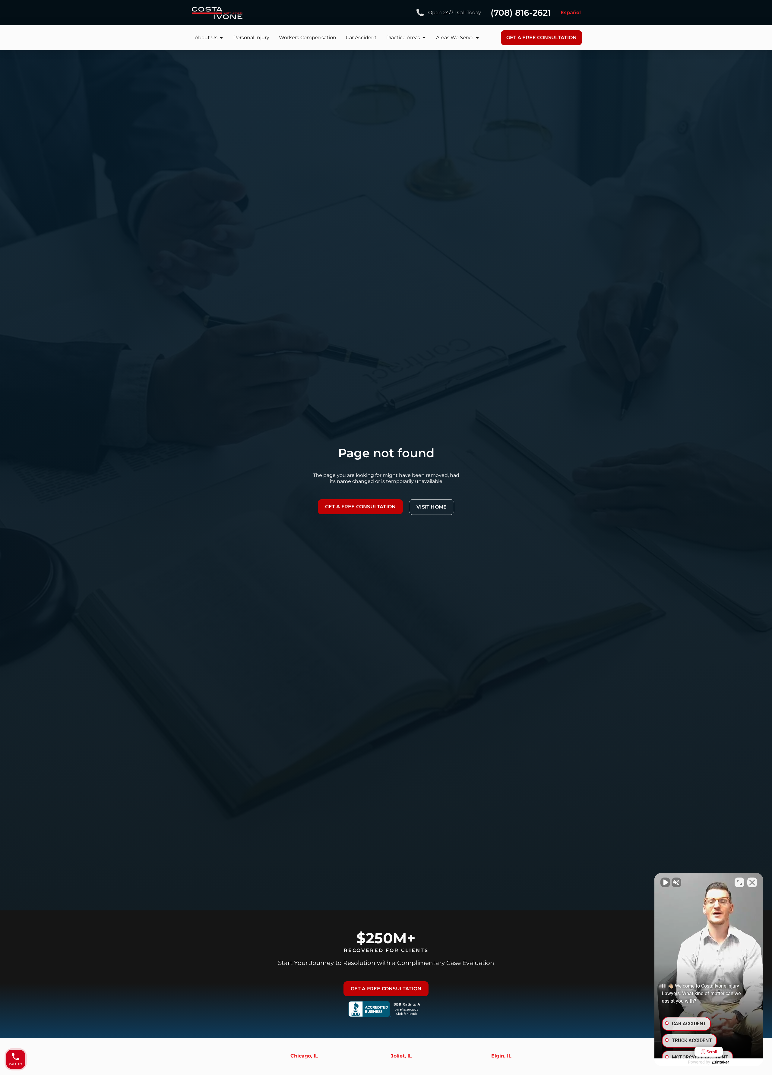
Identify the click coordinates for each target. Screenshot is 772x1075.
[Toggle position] (739, 882)
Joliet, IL (401, 1056)
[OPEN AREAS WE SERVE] (477, 37)
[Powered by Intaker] (721, 1062)
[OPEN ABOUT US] (221, 37)
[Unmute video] (665, 882)
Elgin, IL (501, 1056)
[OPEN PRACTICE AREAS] (424, 37)
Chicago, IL (304, 1056)
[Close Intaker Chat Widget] (752, 882)
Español (571, 12)
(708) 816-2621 (521, 13)
